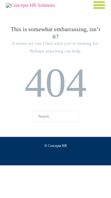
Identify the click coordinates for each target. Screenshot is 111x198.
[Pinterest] (56, 155)
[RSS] (94, 155)
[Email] (84, 155)
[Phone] (18, 155)
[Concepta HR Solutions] (32, 5)
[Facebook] (27, 155)
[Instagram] (46, 155)
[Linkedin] (65, 155)
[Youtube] (37, 155)
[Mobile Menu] (99, 5)
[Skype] (75, 155)
